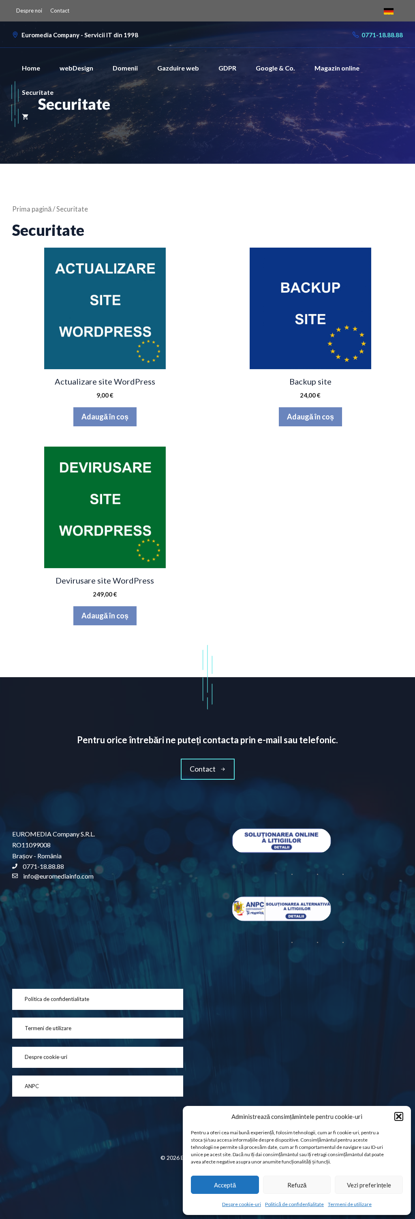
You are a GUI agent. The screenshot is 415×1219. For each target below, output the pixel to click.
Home (31, 68)
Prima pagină (31, 209)
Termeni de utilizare (350, 1204)
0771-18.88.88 (382, 34)
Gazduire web (178, 68)
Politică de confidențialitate (294, 1204)
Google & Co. (275, 68)
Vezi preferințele (369, 1185)
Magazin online (336, 68)
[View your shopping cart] (25, 117)
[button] (399, 1116)
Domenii (125, 68)
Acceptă (225, 1185)
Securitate (37, 92)
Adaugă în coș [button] (104, 416)
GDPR (227, 68)
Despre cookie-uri (241, 1204)
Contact (59, 10)
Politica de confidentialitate (57, 999)
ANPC (32, 1086)
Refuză (296, 1185)
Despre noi (29, 10)
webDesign (76, 68)
